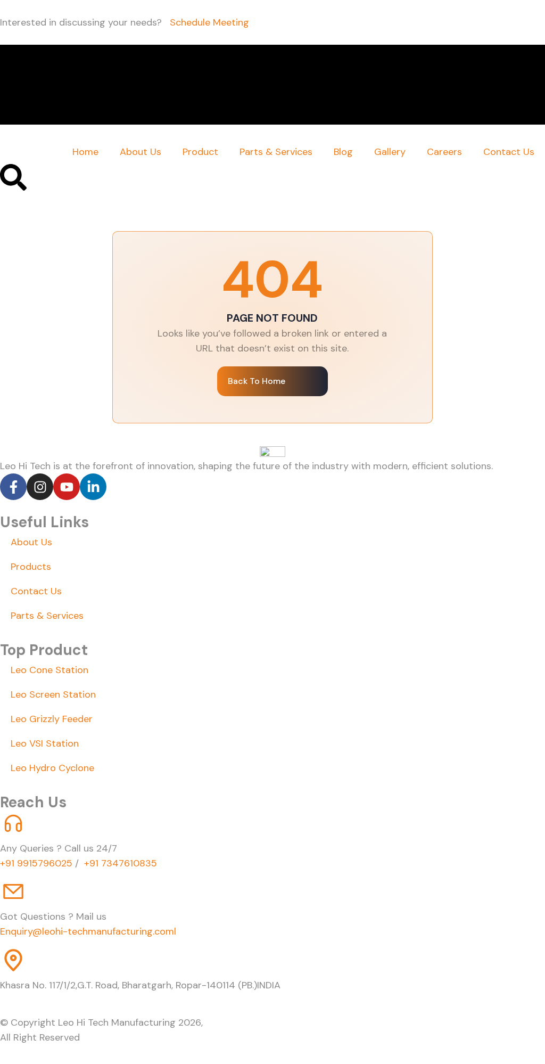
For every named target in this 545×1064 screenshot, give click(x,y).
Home (85, 151)
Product (200, 151)
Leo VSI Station (45, 743)
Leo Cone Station (49, 670)
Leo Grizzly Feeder (52, 719)
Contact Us (508, 151)
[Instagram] (40, 486)
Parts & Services (276, 151)
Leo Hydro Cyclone (52, 768)
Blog (343, 151)
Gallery (390, 151)
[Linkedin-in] (93, 486)
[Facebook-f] (13, 486)
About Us (140, 151)
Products (31, 566)
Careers (444, 151)
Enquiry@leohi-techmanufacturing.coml (88, 931)
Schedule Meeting (209, 22)
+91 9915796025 (36, 863)
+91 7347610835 (119, 863)
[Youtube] (66, 486)
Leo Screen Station (53, 694)
